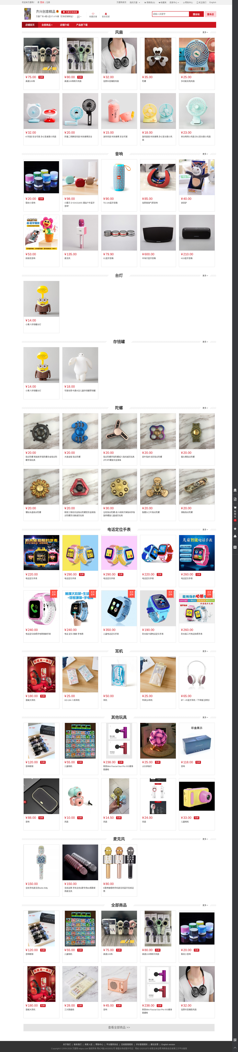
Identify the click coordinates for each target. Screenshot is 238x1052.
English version (168, 1044)
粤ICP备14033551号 (106, 1048)
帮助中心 (188, 2)
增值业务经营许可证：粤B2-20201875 (132, 1048)
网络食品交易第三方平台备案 (174, 1048)
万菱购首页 (121, 2)
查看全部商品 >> (119, 1027)
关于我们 (67, 1044)
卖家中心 (175, 2)
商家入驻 (88, 1044)
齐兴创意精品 (45, 11)
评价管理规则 (141, 1044)
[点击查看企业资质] (57, 11)
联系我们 (78, 1044)
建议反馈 (154, 1044)
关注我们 (201, 2)
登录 (42, 2)
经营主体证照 (155, 1048)
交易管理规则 (127, 1044)
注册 (48, 2)
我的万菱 (135, 2)
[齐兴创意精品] (28, 14)
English (213, 2)
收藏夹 (162, 2)
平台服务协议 (112, 1044)
